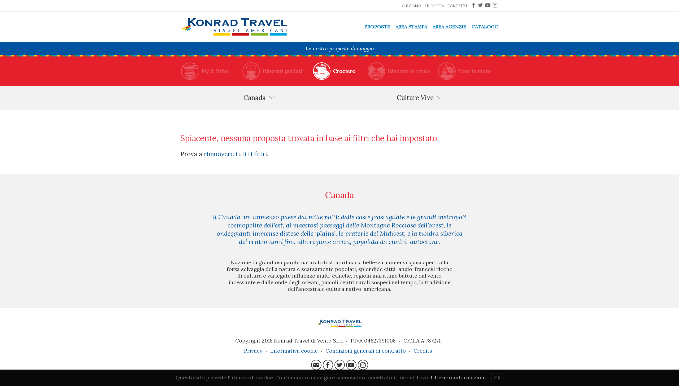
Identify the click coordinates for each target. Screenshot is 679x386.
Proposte (377, 27)
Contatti (457, 6)
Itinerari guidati (282, 71)
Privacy (253, 350)
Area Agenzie (449, 27)
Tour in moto (474, 71)
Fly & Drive (215, 71)
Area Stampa (411, 27)
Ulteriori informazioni (458, 377)
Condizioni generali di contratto (365, 350)
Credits (423, 350)
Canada (254, 98)
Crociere (344, 71)
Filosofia (434, 6)
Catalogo (485, 27)
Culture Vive (415, 98)
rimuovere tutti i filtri (235, 154)
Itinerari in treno (409, 71)
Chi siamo (411, 6)
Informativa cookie (294, 350)
